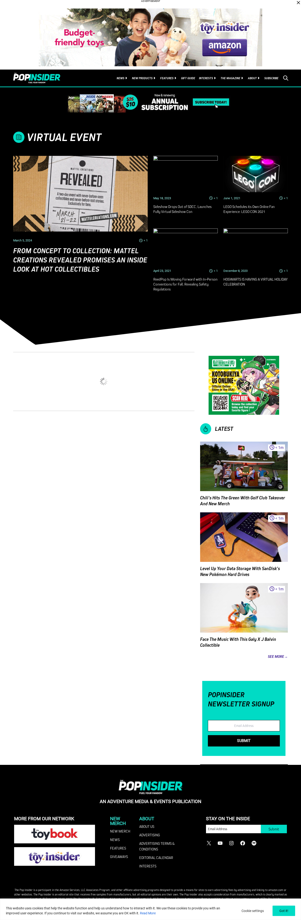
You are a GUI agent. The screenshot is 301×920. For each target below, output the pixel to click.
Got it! (283, 911)
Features (167, 78)
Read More (148, 913)
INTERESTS (147, 866)
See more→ (278, 656)
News (120, 78)
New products (142, 78)
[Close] (298, 2)
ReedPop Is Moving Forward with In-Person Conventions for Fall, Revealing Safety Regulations (185, 284)
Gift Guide (188, 78)
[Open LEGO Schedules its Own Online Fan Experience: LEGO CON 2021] (255, 174)
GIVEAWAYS (119, 856)
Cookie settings (253, 911)
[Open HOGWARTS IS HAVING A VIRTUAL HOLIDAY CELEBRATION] (255, 246)
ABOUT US (146, 826)
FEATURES (118, 848)
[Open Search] (286, 78)
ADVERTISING (149, 835)
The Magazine (230, 78)
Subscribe (271, 78)
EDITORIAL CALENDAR (156, 857)
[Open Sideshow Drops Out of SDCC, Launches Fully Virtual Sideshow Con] (185, 174)
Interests (206, 78)
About (252, 78)
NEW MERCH (120, 831)
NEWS (115, 839)
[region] (150, 909)
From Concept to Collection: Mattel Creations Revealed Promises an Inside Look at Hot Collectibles (80, 260)
